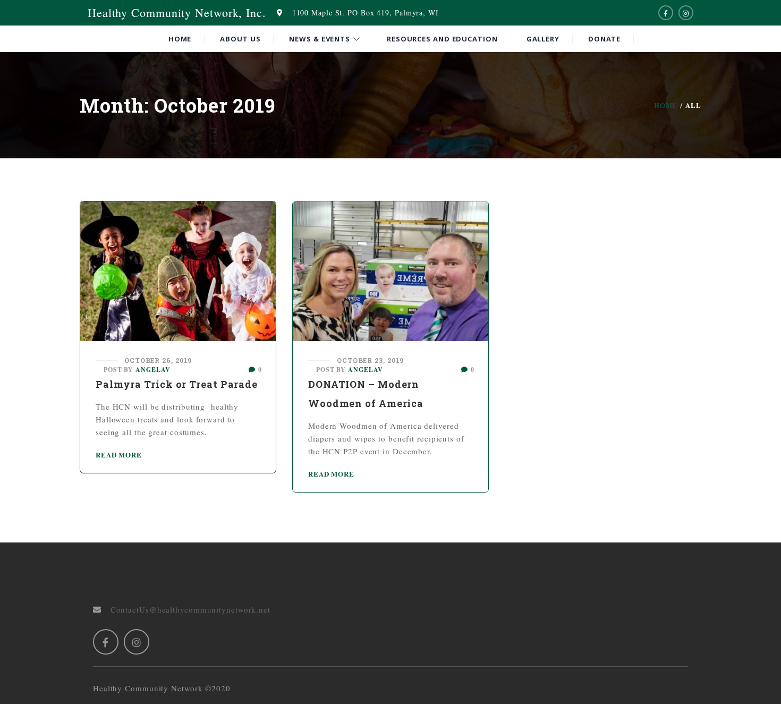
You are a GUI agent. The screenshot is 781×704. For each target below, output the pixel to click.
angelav (152, 369)
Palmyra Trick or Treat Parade (177, 384)
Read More (119, 454)
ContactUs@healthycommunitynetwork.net (185, 609)
